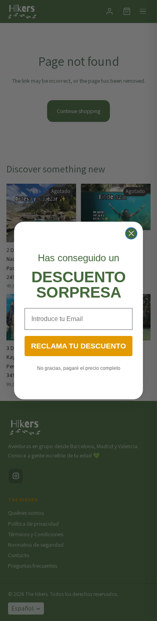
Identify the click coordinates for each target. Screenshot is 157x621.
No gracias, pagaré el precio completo (78, 368)
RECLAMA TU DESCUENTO (78, 346)
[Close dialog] (131, 233)
